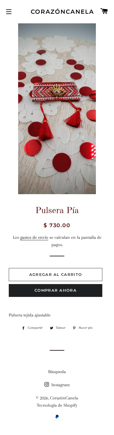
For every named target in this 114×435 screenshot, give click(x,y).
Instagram (60, 384)
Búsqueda (57, 371)
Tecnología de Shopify (57, 405)
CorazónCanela (57, 11)
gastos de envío (34, 237)
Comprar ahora (55, 290)
